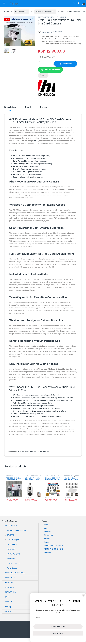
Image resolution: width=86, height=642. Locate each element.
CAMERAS (10, 535)
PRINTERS (9, 602)
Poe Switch (11, 559)
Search (73, 3)
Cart (45, 528)
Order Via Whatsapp (52, 70)
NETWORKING (10, 592)
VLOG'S (8, 611)
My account (48, 535)
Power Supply (12, 568)
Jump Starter (9, 587)
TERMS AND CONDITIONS (53, 549)
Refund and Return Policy (53, 545)
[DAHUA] (46, 87)
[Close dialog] (83, 595)
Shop (46, 525)
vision (36, 141)
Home (6, 12)
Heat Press (9, 582)
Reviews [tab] (44, 107)
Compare (58, 31)
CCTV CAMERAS (21, 12)
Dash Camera (11, 544)
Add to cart (67, 64)
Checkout (47, 532)
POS (6, 597)
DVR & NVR (11, 549)
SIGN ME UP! (58, 626)
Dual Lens (21, 127)
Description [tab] (10, 107)
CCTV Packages (13, 540)
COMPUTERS (10, 578)
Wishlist (47, 539)
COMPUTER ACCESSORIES (15, 573)
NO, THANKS (58, 633)
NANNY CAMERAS (13, 554)
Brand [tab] (28, 107)
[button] (32, 18)
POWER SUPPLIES (13, 563)
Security (8, 607)
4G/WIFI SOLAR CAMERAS (45, 12)
